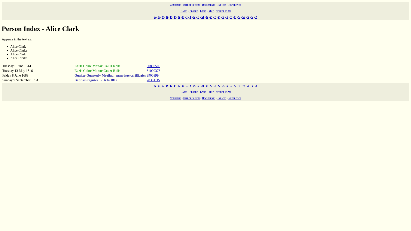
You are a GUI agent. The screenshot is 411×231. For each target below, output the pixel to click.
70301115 (153, 80)
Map (211, 11)
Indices (221, 4)
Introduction (191, 4)
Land (203, 11)
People (193, 11)
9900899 (153, 75)
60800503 (153, 66)
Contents (175, 4)
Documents (208, 4)
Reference (234, 4)
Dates (183, 11)
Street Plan (223, 11)
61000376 (153, 71)
